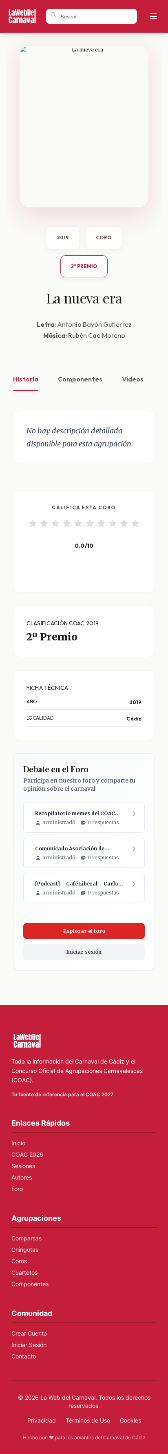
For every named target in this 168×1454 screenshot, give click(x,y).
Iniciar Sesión (28, 1344)
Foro (17, 1188)
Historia (25, 379)
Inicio (18, 1143)
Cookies (130, 1420)
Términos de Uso (88, 1420)
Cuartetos (24, 1272)
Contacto (23, 1356)
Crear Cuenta (29, 1333)
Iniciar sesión (84, 952)
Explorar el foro (84, 931)
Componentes (80, 379)
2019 (63, 237)
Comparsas (26, 1238)
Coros (19, 1261)
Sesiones (23, 1165)
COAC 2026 (27, 1154)
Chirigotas (24, 1249)
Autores (21, 1177)
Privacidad (41, 1420)
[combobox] (91, 16)
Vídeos (133, 379)
